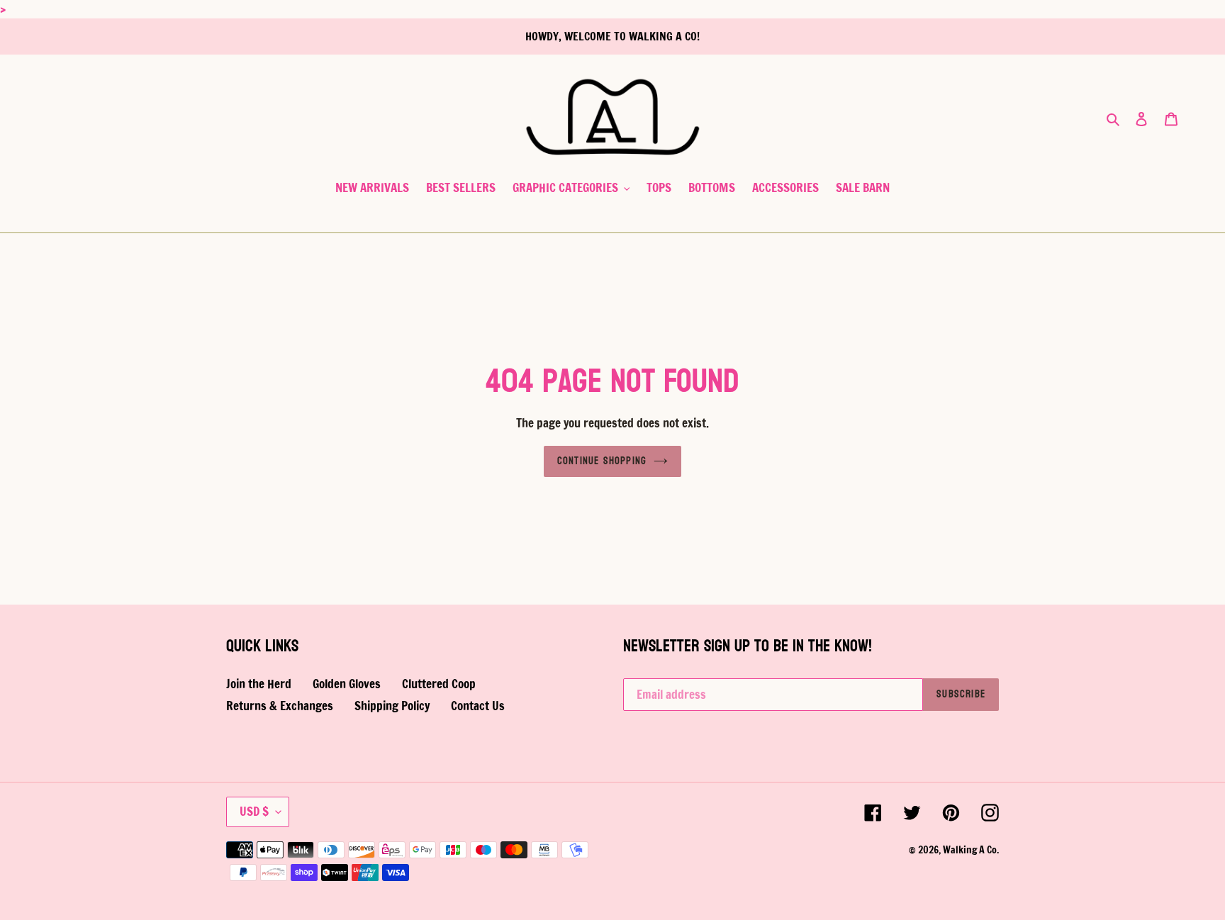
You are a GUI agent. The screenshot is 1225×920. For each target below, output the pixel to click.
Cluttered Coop (439, 683)
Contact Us (478, 705)
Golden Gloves (347, 683)
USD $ (254, 811)
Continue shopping (602, 461)
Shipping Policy (392, 705)
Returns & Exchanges (279, 705)
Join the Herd (258, 683)
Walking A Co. (971, 850)
